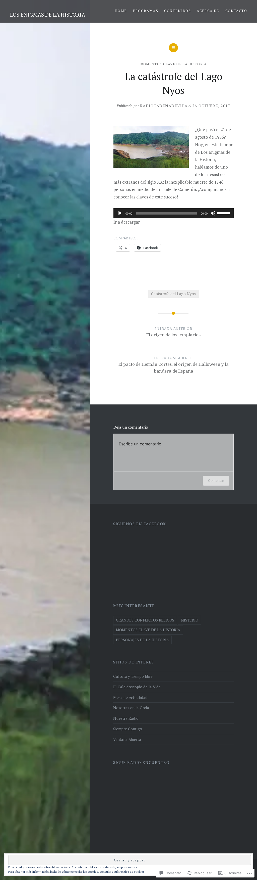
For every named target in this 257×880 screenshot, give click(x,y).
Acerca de (208, 10)
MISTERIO (189, 620)
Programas (145, 10)
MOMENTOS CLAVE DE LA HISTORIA (173, 64)
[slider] (224, 212)
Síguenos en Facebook (139, 523)
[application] (173, 213)
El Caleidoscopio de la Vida (137, 686)
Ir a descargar (126, 222)
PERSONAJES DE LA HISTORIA (142, 639)
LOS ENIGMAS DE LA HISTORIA (47, 14)
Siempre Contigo (127, 728)
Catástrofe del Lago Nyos (173, 293)
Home (121, 10)
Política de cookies (132, 871)
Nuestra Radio (126, 718)
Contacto (236, 10)
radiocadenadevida (164, 105)
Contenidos (177, 10)
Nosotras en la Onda (131, 707)
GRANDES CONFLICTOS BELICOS (145, 620)
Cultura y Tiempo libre (133, 676)
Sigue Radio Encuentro (141, 762)
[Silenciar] (213, 213)
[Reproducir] (119, 213)
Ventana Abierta (127, 739)
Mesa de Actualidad (130, 697)
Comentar (216, 480)
